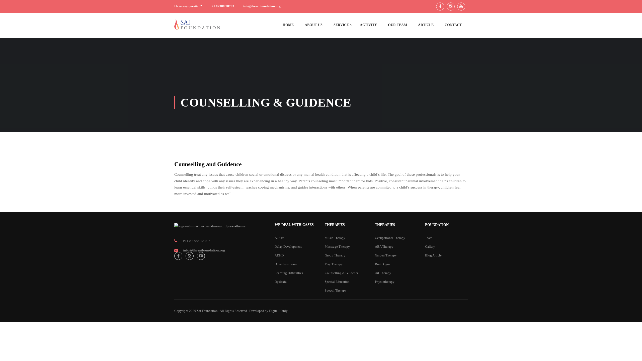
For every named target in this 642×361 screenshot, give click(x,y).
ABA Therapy (384, 246)
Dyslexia (281, 282)
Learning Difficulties (289, 273)
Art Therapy (383, 273)
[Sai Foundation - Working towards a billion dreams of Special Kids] (197, 27)
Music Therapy (335, 238)
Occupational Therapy (390, 238)
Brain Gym (382, 264)
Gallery (430, 246)
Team (428, 238)
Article (426, 25)
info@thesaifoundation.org (262, 6)
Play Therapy (334, 264)
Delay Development (288, 246)
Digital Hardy (278, 311)
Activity (368, 25)
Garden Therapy (386, 255)
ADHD (279, 255)
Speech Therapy (336, 290)
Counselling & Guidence (342, 273)
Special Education (337, 282)
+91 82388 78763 (222, 6)
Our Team (397, 25)
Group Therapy (335, 255)
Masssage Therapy (337, 246)
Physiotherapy (384, 282)
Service (341, 25)
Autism (279, 238)
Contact (453, 25)
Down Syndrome (286, 264)
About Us (314, 25)
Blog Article (433, 255)
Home (288, 25)
